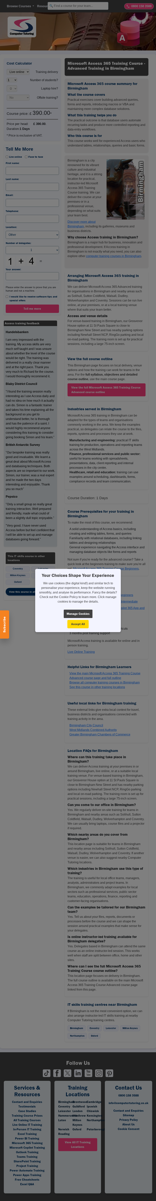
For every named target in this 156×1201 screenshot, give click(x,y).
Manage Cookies (78, 614)
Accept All (78, 624)
